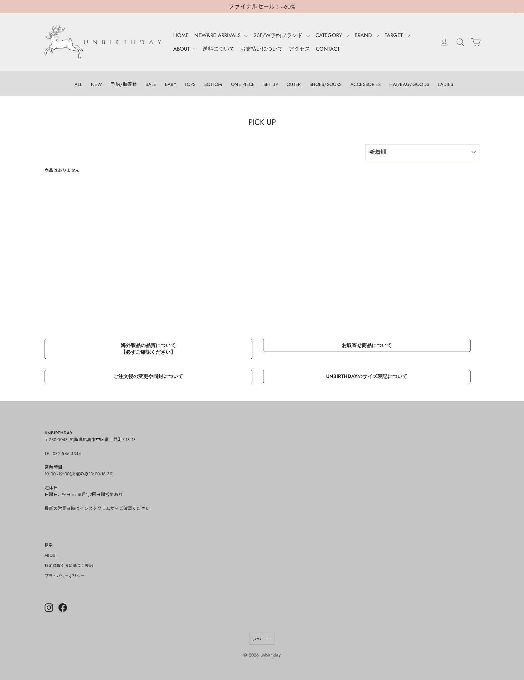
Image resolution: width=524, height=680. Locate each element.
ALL (78, 84)
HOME (181, 35)
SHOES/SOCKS (325, 84)
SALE (150, 84)
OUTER (294, 84)
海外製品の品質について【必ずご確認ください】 (148, 349)
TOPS (190, 84)
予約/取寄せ (124, 84)
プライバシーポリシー (65, 576)
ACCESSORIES (365, 84)
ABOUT (182, 49)
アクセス (299, 49)
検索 (49, 545)
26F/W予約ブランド (278, 35)
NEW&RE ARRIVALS (218, 35)
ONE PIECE (243, 84)
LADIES (445, 84)
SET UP (270, 84)
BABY (170, 84)
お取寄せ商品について (367, 345)
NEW (96, 84)
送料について (218, 49)
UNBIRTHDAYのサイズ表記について (366, 376)
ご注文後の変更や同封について (148, 376)
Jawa (257, 638)
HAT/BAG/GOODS (409, 84)
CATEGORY (329, 35)
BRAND (364, 35)
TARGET (395, 35)
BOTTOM (213, 84)
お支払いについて (261, 49)
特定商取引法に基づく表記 (69, 565)
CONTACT (328, 49)
